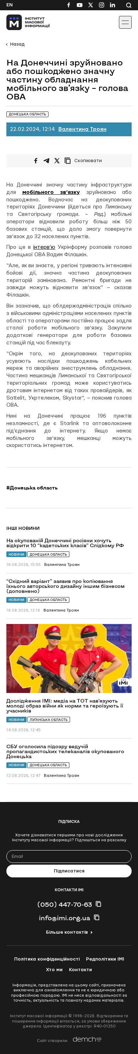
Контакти (80, 969)
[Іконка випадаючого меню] (125, 22)
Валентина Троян (82, 129)
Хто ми (54, 969)
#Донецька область (32, 487)
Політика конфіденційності (47, 959)
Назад (17, 44)
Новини (16, 554)
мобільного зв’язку (51, 192)
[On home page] (21, 22)
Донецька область (48, 554)
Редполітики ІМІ (105, 959)
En (9, 4)
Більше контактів (67, 932)
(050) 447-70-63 (64, 904)
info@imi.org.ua (64, 918)
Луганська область (49, 720)
